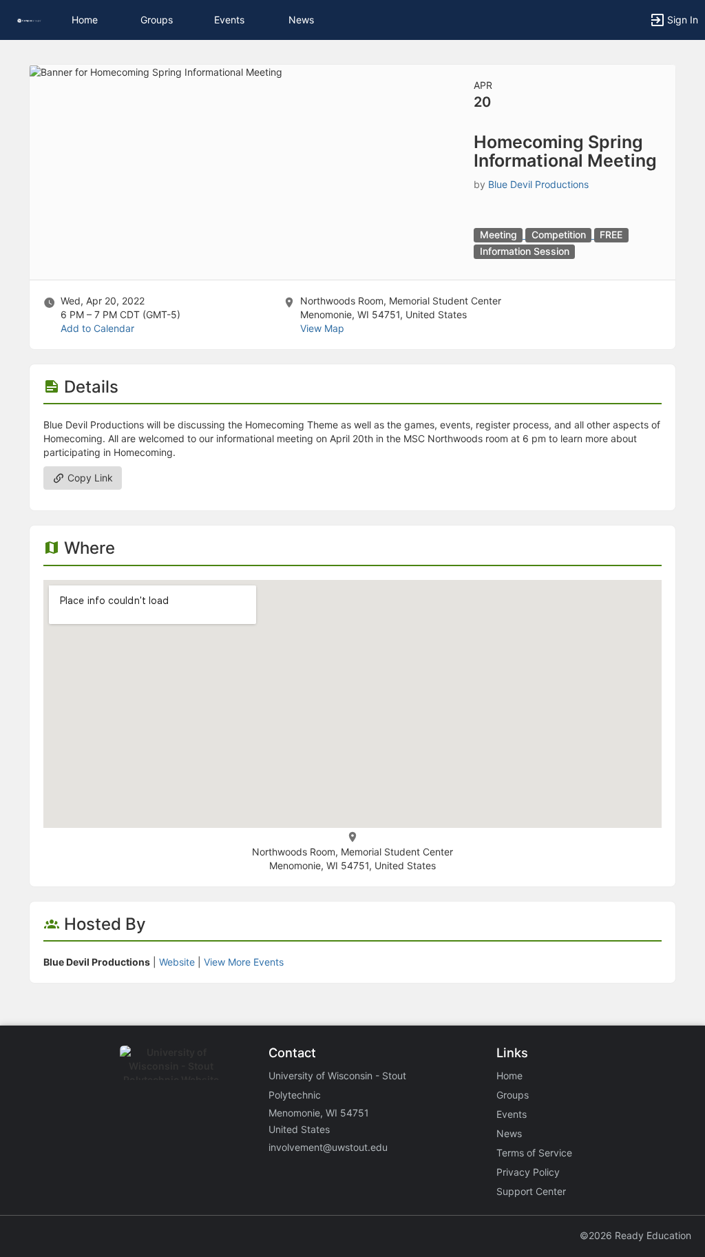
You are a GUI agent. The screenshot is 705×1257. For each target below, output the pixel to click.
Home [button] (85, 19)
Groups (156, 19)
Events (229, 19)
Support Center (531, 1191)
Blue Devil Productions (538, 184)
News (301, 19)
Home (509, 1075)
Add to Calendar (97, 328)
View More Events (244, 962)
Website (177, 962)
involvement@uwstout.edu (328, 1147)
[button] (29, 19)
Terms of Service (534, 1153)
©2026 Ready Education (635, 1235)
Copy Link (89, 478)
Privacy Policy (528, 1172)
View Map (322, 328)
